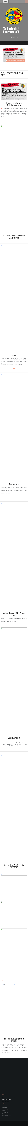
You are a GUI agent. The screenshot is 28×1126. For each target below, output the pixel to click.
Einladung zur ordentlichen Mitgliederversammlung (15, 60)
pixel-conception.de (6, 1109)
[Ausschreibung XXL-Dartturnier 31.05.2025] (14, 808)
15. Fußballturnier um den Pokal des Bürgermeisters (14, 236)
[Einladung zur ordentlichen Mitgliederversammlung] (14, 91)
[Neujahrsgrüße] (14, 427)
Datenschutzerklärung (7, 1113)
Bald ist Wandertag (14, 737)
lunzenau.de (4, 1107)
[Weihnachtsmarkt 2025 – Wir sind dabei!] (14, 556)
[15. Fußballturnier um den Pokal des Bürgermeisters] (14, 178)
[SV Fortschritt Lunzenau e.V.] (14, 15)
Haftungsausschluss (6, 1115)
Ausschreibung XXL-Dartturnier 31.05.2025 (14, 866)
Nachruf (14, 355)
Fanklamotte (5, 1112)
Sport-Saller (4, 1110)
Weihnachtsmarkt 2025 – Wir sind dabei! (14, 613)
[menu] (5, 1)
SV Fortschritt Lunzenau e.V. (11, 30)
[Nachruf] (14, 298)
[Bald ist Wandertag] (14, 680)
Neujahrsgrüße (14, 484)
